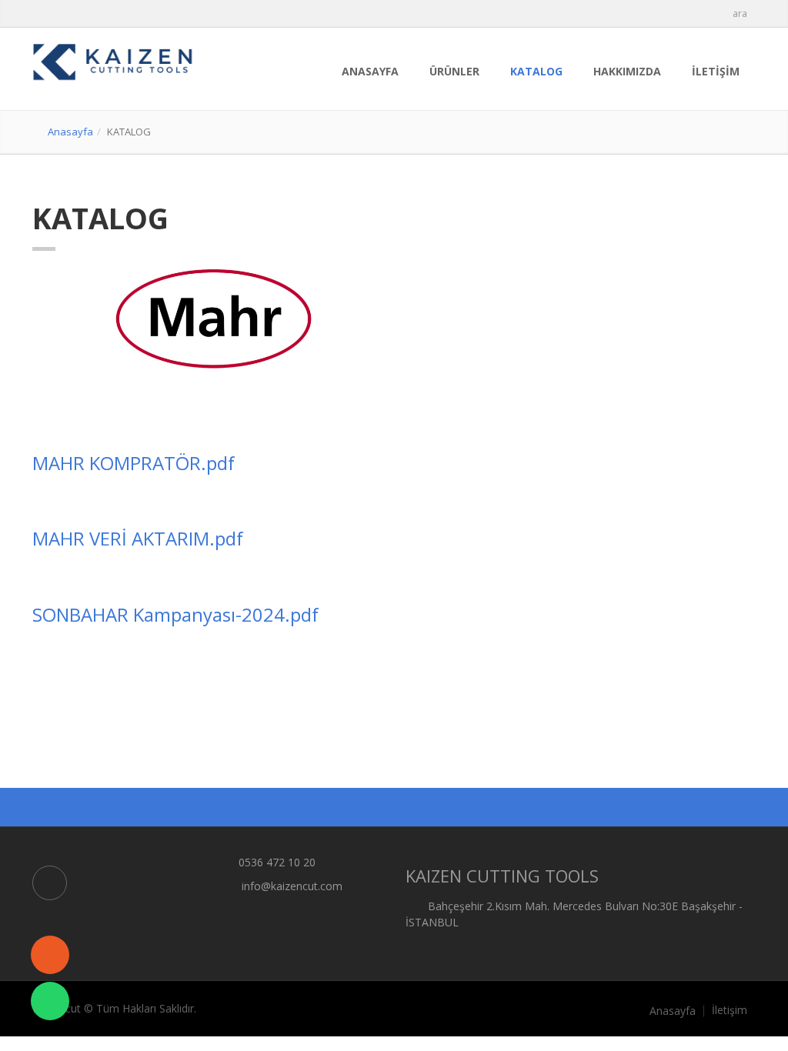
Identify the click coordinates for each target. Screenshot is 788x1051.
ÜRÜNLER (454, 71)
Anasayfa (70, 131)
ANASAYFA (370, 71)
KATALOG (536, 71)
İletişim (729, 1010)
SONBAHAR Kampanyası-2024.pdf (175, 614)
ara (740, 13)
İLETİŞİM (716, 71)
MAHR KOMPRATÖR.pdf (133, 462)
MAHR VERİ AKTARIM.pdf (137, 538)
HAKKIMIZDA (627, 71)
